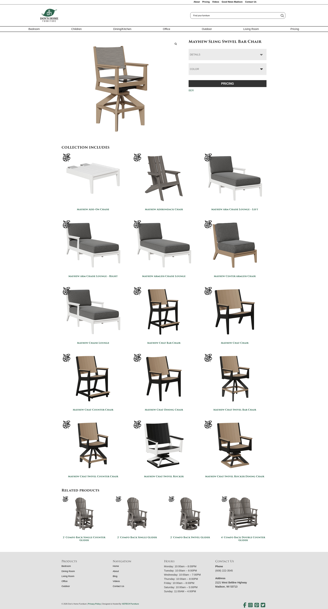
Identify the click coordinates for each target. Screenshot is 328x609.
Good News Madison (232, 2)
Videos (215, 2)
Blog (115, 576)
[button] (175, 44)
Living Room (251, 29)
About (197, 2)
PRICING (227, 83)
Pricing (206, 2)
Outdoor (207, 29)
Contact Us (250, 2)
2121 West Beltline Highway (231, 582)
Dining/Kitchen (122, 29)
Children (76, 29)
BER (191, 90)
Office (166, 29)
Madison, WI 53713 (226, 586)
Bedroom (34, 29)
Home (116, 566)
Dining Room (68, 571)
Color (194, 69)
